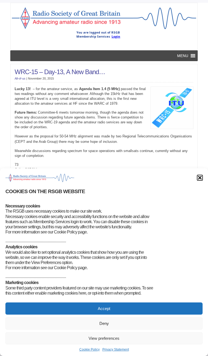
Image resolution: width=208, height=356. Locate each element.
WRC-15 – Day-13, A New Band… (60, 71)
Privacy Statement (115, 349)
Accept (104, 308)
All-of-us (20, 78)
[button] (200, 177)
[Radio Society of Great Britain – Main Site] (104, 29)
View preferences (104, 338)
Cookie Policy (89, 349)
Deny (104, 323)
